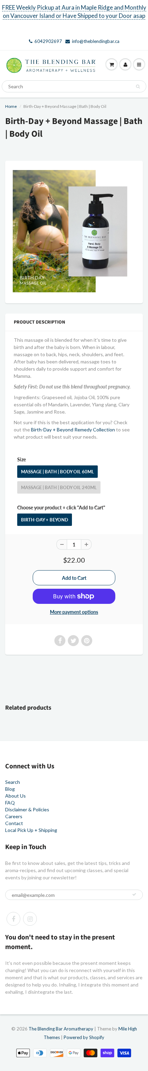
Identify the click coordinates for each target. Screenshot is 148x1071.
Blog (10, 789)
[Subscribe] (134, 894)
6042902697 (48, 41)
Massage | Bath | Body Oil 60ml (57, 471)
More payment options (74, 612)
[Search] (138, 86)
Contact (14, 823)
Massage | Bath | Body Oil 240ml (59, 487)
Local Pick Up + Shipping (31, 830)
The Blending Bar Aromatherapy (61, 1028)
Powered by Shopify (84, 1037)
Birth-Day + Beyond (44, 519)
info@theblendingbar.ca (95, 41)
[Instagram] (30, 919)
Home (11, 106)
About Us (15, 796)
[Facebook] (13, 919)
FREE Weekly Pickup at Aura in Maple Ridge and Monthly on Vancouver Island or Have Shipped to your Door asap (74, 11)
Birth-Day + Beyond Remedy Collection (73, 429)
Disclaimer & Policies (27, 809)
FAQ (10, 802)
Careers (13, 816)
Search (12, 782)
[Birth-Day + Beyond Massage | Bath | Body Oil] (74, 231)
